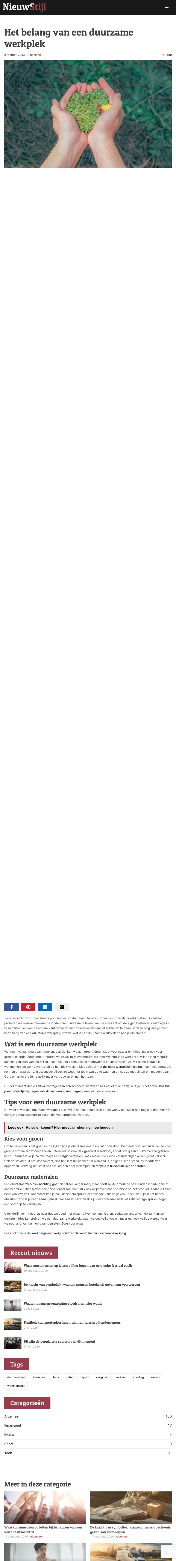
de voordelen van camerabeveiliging (100, 1233)
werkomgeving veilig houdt (51, 1233)
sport (85, 1377)
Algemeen (34, 54)
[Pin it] (28, 1007)
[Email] (62, 1007)
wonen (155, 1377)
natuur (70, 1377)
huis (56, 1377)
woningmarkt (16, 1385)
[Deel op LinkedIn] (45, 1007)
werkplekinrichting (38, 1184)
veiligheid (102, 1377)
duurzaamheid (16, 1377)
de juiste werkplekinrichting (122, 1066)
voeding (138, 1377)
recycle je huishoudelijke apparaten (121, 1166)
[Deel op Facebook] (11, 1007)
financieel (39, 1377)
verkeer (121, 1377)
